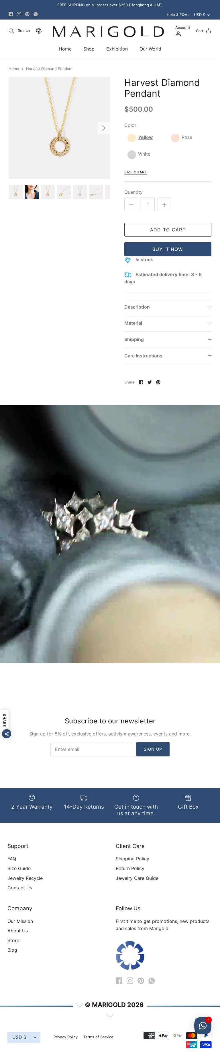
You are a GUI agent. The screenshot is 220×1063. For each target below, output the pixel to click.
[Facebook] (11, 14)
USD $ (199, 14)
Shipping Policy (132, 858)
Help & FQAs (178, 14)
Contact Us (19, 887)
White (144, 154)
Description (137, 307)
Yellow (145, 137)
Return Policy (130, 868)
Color (130, 125)
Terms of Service (98, 1037)
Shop (89, 49)
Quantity (133, 192)
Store (13, 940)
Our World (150, 49)
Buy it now (167, 249)
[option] (59, 128)
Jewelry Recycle (25, 878)
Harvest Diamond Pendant (49, 69)
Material (133, 323)
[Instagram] (19, 14)
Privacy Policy (66, 1037)
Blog (12, 950)
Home (65, 49)
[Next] (103, 128)
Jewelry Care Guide (137, 878)
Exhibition (117, 49)
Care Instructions (143, 356)
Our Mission (20, 921)
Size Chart (136, 172)
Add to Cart (168, 230)
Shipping (134, 339)
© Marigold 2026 (114, 1004)
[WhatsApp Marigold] (36, 14)
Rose (187, 137)
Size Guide (19, 868)
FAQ (11, 858)
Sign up (153, 749)
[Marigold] (108, 31)
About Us (17, 931)
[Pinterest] (27, 14)
